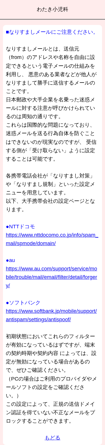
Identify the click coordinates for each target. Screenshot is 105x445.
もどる (52, 438)
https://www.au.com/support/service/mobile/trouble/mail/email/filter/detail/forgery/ (51, 277)
